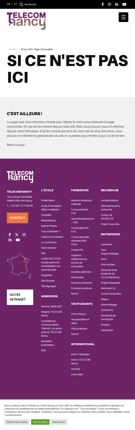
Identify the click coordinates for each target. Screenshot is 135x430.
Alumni (75, 334)
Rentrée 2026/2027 (51, 306)
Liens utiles (77, 374)
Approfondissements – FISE (82, 220)
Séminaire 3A (108, 288)
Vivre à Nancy (78, 314)
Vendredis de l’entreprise (108, 317)
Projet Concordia (110, 224)
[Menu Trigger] (123, 17)
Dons (104, 259)
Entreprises (110, 234)
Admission (49, 296)
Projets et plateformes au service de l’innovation (79, 261)
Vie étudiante (81, 304)
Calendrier (106, 244)
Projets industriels (110, 282)
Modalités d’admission (47, 343)
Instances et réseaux (52, 236)
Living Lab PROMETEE (107, 217)
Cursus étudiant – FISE (80, 211)
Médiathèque (48, 220)
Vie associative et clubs (80, 321)
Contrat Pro (77, 249)
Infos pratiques (79, 328)
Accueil (13, 49)
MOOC (74, 293)
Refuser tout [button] (59, 422)
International (83, 344)
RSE (43, 253)
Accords (75, 368)
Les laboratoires (109, 200)
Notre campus (48, 247)
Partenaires (107, 330)
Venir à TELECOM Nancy (81, 361)
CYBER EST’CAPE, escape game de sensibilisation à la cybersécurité (51, 264)
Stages (104, 299)
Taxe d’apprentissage (110, 251)
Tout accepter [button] (40, 422)
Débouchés (77, 277)
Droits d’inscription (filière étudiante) (51, 207)
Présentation (48, 200)
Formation (80, 190)
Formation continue (81, 288)
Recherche (109, 190)
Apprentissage (109, 304)
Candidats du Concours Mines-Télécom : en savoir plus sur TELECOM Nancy (51, 328)
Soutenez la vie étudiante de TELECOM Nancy (110, 274)
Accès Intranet (18, 297)
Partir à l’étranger (80, 354)
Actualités (46, 215)
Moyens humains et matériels (81, 202)
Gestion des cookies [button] (17, 422)
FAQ (43, 350)
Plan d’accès (47, 280)
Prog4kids (46, 275)
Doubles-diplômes (81, 271)
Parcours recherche (81, 282)
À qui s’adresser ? (50, 231)
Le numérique (49, 242)
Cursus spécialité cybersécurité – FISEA (80, 241)
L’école (47, 190)
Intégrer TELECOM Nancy (51, 313)
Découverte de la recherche (110, 207)
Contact (17, 218)
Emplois (105, 324)
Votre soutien (108, 264)
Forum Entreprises (111, 293)
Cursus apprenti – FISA (80, 229)
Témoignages (48, 286)
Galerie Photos (49, 226)
